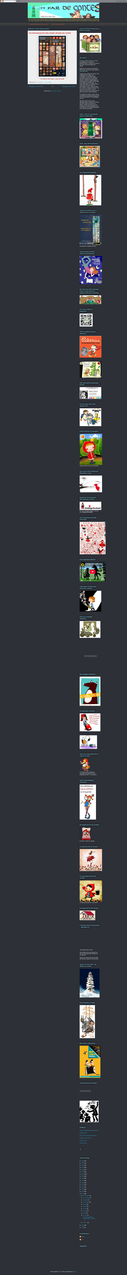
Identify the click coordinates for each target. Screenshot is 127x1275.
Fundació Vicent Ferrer (85, 1138)
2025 (82, 1163)
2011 (82, 1193)
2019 (82, 1176)
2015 (82, 1185)
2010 (82, 1225)
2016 (82, 1182)
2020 (82, 1174)
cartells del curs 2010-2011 (58, 24)
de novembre (86, 1197)
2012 (82, 1191)
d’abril (84, 1213)
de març (85, 1215)
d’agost (85, 1204)
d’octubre (85, 1200)
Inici (52, 86)
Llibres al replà (83, 1140)
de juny (85, 1208)
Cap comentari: (48, 82)
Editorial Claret (83, 1133)
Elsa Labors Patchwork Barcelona (88, 1135)
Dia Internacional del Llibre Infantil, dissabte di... (88, 1218)
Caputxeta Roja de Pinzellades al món (89, 1130)
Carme (83, 1236)
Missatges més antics (68, 86)
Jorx (82, 1239)
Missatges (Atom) (56, 91)
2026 (82, 1161)
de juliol (85, 1206)
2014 (82, 1187)
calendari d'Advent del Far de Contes (39, 24)
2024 (82, 1165)
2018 (82, 1178)
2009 (82, 1227)
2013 (82, 1189)
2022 (82, 1169)
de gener (85, 1222)
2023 (82, 1167)
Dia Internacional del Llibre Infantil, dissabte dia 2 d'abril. (50, 33)
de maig (85, 1210)
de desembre (86, 1195)
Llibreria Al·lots (83, 1143)
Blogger (74, 1271)
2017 (82, 1180)
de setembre (86, 1202)
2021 (82, 1171)
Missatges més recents (36, 86)
